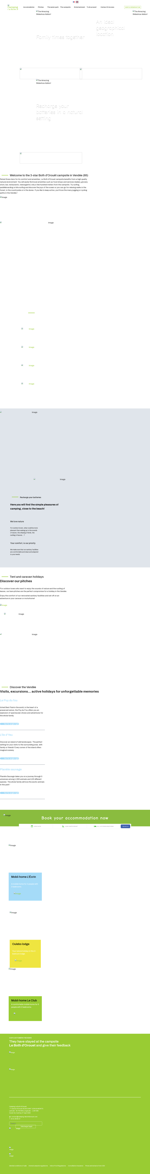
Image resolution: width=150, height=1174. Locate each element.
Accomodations (37, 284)
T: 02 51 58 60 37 (14, 1119)
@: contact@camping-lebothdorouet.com (23, 1116)
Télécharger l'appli (26, 1126)
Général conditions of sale (18, 1166)
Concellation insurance (75, 1166)
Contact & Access (107, 7)
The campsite (35, 255)
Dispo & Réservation (132, 7)
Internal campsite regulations (38, 1166)
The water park (52, 7)
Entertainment (79, 7)
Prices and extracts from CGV (95, 1166)
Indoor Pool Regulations (58, 1166)
